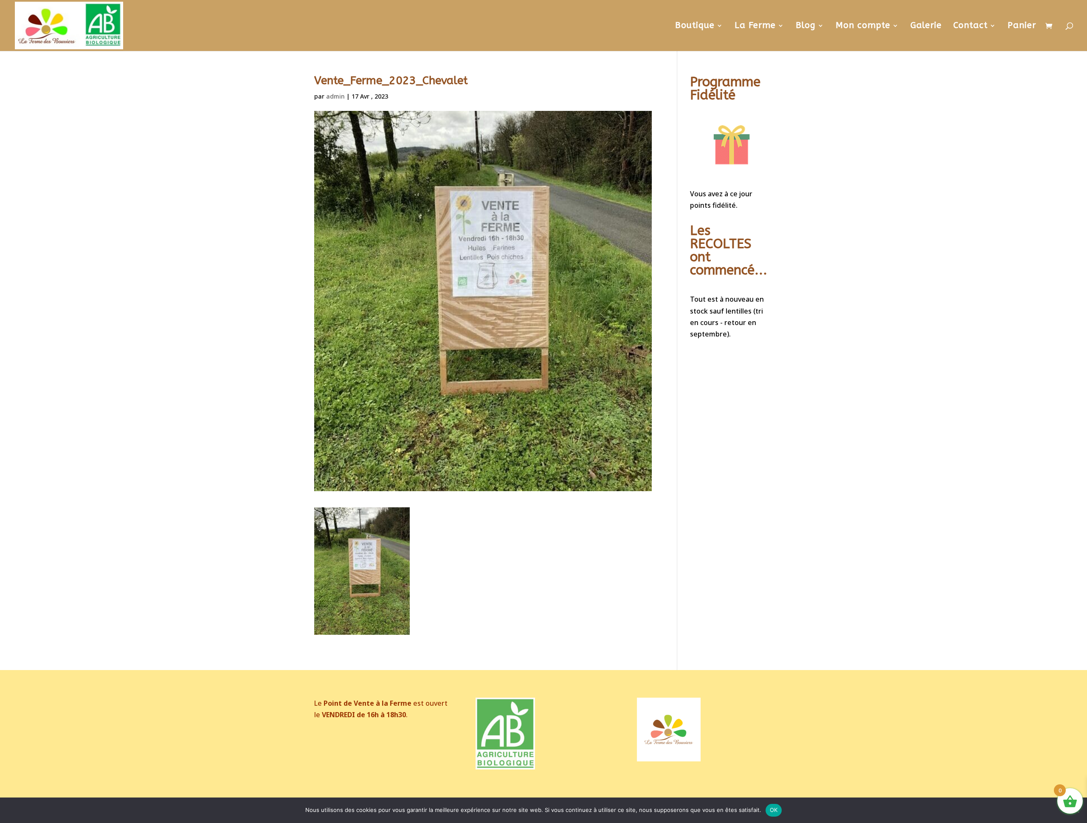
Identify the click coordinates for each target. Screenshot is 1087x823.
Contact (970, 26)
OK (774, 809)
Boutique (695, 26)
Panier (1022, 26)
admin (335, 96)
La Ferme (755, 26)
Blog (806, 26)
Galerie (926, 26)
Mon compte (863, 26)
